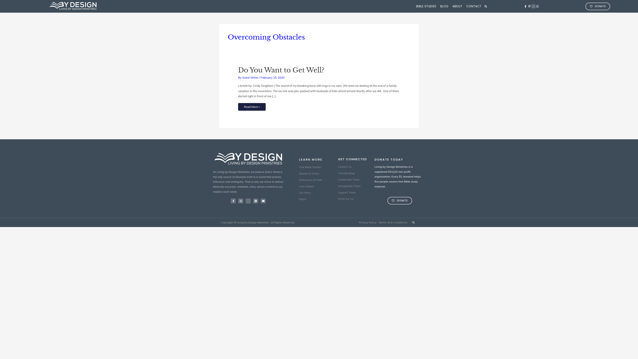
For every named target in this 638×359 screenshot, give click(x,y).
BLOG (444, 6)
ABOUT (457, 6)
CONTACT (473, 6)
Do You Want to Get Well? (281, 70)
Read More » (252, 106)
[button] (485, 6)
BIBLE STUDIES (426, 6)
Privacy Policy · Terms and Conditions (383, 222)
